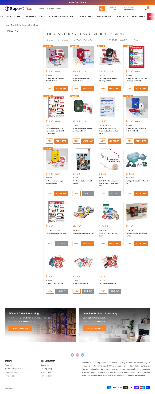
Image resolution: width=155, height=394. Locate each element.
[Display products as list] (145, 40)
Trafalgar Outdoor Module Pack (108, 234)
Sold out (88, 193)
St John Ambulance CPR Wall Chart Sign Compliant (136, 79)
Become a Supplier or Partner (16, 369)
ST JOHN (49, 75)
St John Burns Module (80, 283)
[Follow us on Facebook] (72, 355)
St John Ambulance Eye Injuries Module (54, 182)
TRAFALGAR (130, 178)
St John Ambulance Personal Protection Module (136, 129)
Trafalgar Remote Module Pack (83, 233)
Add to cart (61, 88)
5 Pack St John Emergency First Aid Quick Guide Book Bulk (109, 183)
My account (129, 10)
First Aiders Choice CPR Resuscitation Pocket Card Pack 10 (108, 130)
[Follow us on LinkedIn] (82, 355)
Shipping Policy (46, 369)
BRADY (48, 125)
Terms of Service (47, 376)
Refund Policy (46, 372)
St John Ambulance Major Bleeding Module (108, 79)
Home (7, 25)
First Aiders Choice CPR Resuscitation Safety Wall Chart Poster (55, 130)
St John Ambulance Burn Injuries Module (81, 79)
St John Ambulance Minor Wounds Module (55, 79)
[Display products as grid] (141, 40)
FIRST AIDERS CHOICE (106, 125)
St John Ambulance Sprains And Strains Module (82, 129)
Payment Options (11, 372)
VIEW (49, 88)
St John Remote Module (107, 283)
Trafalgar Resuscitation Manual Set (137, 182)
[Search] (102, 8)
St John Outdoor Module (54, 283)
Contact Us (45, 365)
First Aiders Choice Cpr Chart (56, 233)
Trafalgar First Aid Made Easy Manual (136, 234)
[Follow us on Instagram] (77, 355)
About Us (8, 365)
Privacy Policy (10, 376)
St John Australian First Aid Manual (82, 182)
